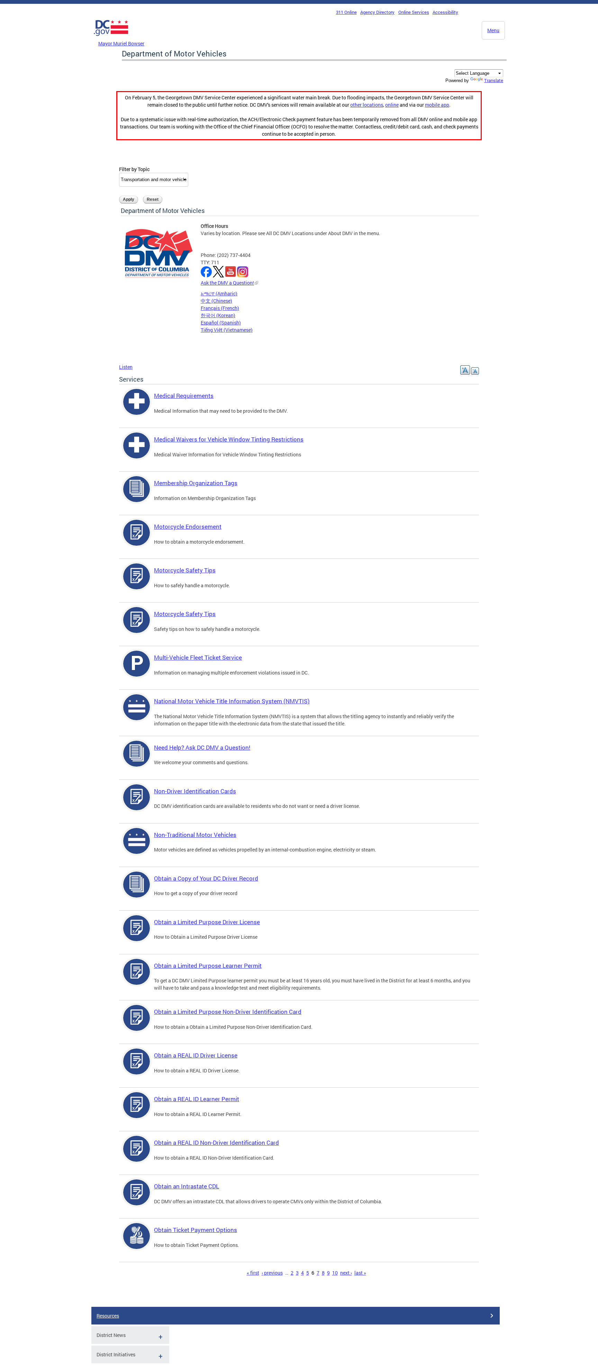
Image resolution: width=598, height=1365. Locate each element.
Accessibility (445, 12)
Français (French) (220, 308)
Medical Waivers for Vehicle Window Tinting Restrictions (228, 439)
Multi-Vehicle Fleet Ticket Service (198, 657)
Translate (493, 80)
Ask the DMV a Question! (227, 282)
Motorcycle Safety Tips (185, 570)
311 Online (346, 12)
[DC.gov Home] (111, 38)
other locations (366, 104)
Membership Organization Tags (195, 483)
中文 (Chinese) (216, 300)
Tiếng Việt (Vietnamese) (227, 330)
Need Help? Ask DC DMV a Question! (202, 747)
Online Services (413, 12)
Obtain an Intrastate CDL (186, 1186)
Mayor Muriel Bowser (121, 43)
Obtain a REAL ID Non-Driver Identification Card (216, 1143)
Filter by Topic (134, 169)
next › (346, 1272)
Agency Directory (377, 12)
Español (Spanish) (221, 322)
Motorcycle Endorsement (187, 526)
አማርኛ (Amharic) (219, 293)
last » (360, 1272)
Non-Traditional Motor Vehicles (195, 835)
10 (335, 1272)
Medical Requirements (184, 396)
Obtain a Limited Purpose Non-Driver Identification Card (227, 1012)
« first (253, 1272)
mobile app (437, 104)
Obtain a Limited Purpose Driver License (207, 922)
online (392, 104)
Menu (493, 30)
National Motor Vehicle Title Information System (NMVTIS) (232, 701)
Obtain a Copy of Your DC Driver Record (206, 878)
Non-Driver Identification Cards (195, 791)
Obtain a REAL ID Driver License (195, 1055)
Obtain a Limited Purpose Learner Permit (208, 966)
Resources (108, 1315)
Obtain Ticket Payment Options (195, 1230)
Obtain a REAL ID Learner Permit (196, 1099)
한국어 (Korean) (218, 315)
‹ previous (272, 1272)
